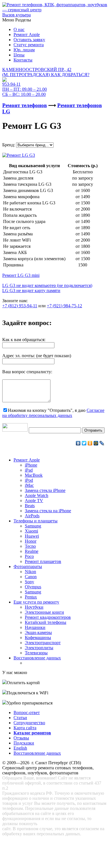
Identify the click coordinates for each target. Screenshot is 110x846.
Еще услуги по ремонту (36, 602)
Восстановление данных (37, 657)
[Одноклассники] (90, 443)
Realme (31, 551)
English (20, 748)
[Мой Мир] (96, 443)
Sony (29, 581)
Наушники (35, 627)
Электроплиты (39, 647)
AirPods (32, 515)
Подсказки (24, 743)
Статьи (20, 717)
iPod (29, 480)
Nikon (30, 571)
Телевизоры (36, 652)
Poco (29, 556)
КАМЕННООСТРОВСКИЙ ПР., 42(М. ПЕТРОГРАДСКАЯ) (45, 72)
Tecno (30, 546)
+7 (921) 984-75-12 (64, 305)
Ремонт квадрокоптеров (48, 617)
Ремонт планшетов (43, 561)
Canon (31, 576)
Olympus (33, 586)
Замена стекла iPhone (45, 490)
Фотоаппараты (28, 566)
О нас (19, 29)
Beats (30, 505)
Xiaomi (31, 531)
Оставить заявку (29, 39)
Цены (19, 54)
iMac (29, 485)
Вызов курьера (16, 14)
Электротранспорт (43, 642)
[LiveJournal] (102, 443)
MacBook (34, 475)
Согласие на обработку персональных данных (53, 413)
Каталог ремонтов (32, 732)
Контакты (23, 60)
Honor (30, 541)
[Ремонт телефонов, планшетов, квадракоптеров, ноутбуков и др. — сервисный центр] (55, 9)
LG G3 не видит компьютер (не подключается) (47, 285)
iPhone (31, 465)
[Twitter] (84, 443)
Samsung (33, 525)
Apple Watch (36, 495)
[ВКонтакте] (78, 443)
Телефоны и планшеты (36, 520)
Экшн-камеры (38, 632)
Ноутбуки (34, 607)
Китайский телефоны (45, 622)
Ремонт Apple (27, 34)
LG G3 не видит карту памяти (31, 290)
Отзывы (21, 737)
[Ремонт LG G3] (18, 153)
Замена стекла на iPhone (48, 510)
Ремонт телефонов (24, 105)
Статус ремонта (29, 44)
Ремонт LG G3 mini (20, 275)
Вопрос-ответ (27, 712)
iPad (29, 470)
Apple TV (34, 500)
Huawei (32, 536)
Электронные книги (44, 612)
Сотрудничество (29, 722)
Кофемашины (38, 637)
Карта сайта (25, 727)
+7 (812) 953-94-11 (19, 305)
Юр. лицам (24, 49)
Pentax (31, 597)
